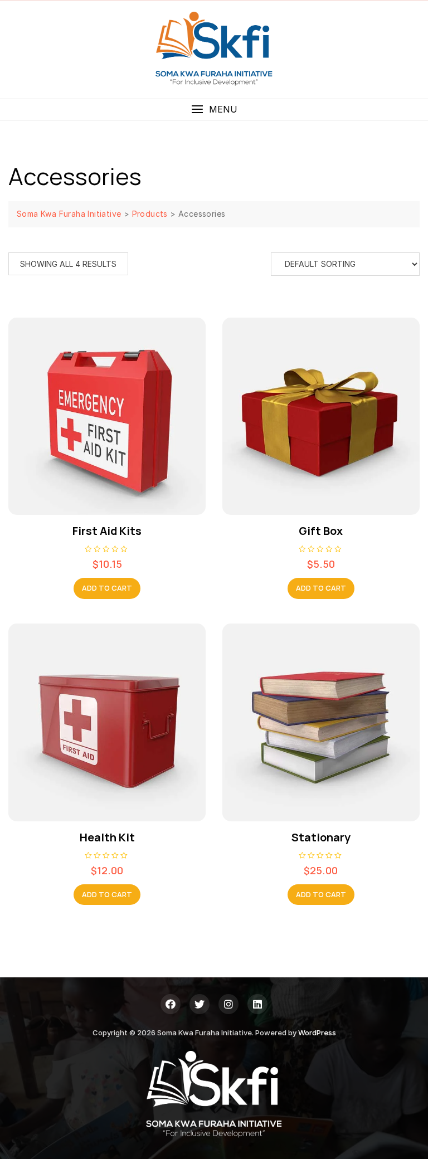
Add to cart (107, 588)
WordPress (317, 1032)
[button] (214, 109)
